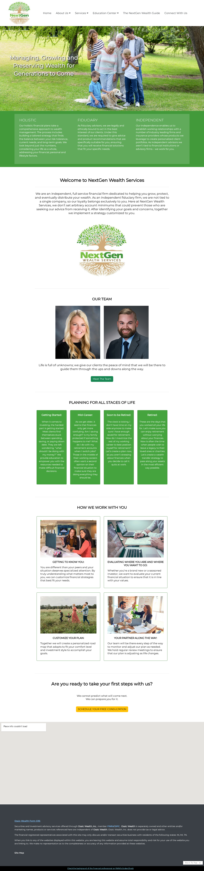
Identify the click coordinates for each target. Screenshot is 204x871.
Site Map (19, 852)
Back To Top (191, 863)
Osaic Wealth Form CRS (27, 821)
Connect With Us (175, 13)
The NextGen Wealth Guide (141, 13)
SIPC (117, 826)
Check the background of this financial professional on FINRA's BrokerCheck (100, 868)
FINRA (110, 826)
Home (47, 13)
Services (80, 13)
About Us (62, 13)
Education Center (104, 13)
